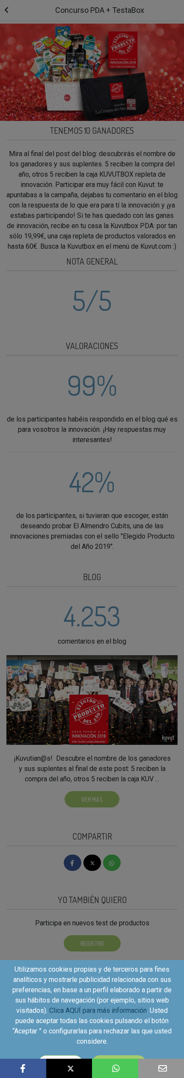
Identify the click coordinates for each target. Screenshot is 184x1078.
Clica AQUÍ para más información (98, 1010)
